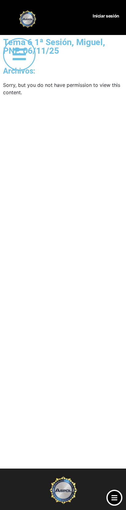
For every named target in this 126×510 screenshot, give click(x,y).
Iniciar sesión (106, 15)
